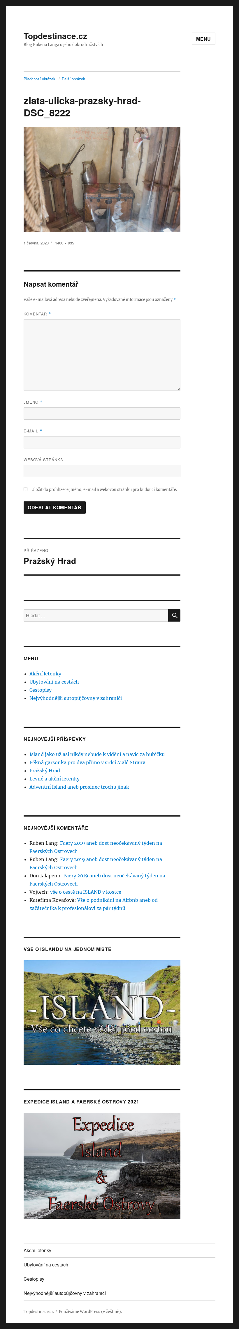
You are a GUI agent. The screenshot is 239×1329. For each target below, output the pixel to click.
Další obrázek (73, 78)
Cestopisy (40, 690)
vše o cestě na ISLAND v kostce (85, 892)
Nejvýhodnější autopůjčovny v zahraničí (75, 698)
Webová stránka (43, 459)
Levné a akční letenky (54, 779)
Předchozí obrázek (39, 78)
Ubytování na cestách (54, 682)
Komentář (37, 314)
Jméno (33, 402)
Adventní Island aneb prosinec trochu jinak (79, 787)
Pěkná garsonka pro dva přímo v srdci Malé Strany (87, 762)
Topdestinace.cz (55, 36)
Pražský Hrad (44, 770)
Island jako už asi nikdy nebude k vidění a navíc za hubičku (97, 754)
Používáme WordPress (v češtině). (90, 1311)
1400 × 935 (64, 243)
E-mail (33, 431)
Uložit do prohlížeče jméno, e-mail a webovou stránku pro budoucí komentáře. (104, 489)
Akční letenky (45, 674)
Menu (203, 39)
